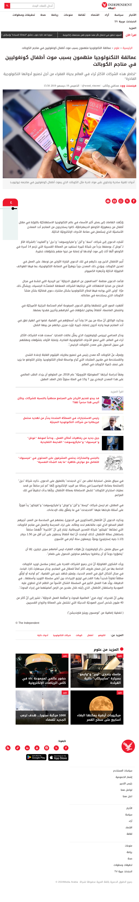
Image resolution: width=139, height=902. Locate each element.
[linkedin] (27, 747)
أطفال (90, 635)
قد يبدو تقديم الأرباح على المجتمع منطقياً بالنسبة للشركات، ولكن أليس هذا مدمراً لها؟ (58, 400)
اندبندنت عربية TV (125, 21)
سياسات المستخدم (122, 771)
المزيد (132, 28)
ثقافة (81, 15)
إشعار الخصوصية (124, 777)
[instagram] (46, 747)
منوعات (68, 15)
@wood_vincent (91, 85)
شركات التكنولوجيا (62, 635)
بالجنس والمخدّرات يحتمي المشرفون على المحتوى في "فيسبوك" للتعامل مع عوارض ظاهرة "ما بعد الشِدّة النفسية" (58, 460)
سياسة (118, 15)
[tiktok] (17, 747)
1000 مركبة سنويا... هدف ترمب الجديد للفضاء (43, 717)
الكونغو (101, 635)
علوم (117, 48)
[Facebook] (65, 747)
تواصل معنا (126, 790)
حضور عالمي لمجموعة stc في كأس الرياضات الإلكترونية (44, 680)
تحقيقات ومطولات (24, 15)
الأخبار (132, 15)
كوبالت (79, 635)
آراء (107, 15)
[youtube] (36, 747)
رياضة (54, 15)
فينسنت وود (127, 85)
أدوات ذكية (42, 635)
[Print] (108, 201)
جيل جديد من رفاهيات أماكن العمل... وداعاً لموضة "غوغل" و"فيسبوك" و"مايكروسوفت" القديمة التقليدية (63, 440)
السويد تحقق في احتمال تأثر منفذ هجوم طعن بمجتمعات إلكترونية (105, 35)
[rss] (8, 747)
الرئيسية (128, 48)
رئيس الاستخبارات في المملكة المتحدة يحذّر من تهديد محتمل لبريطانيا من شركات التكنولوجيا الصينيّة (61, 420)
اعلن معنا (127, 796)
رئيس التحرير (126, 783)
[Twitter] (56, 747)
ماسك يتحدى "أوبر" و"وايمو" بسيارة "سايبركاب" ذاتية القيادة (99, 678)
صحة (43, 15)
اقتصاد (95, 15)
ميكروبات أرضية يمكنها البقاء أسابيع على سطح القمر (99, 717)
